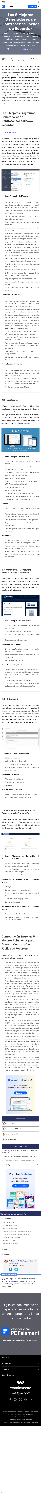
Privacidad (20, 1411)
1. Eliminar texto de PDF (9, 1222)
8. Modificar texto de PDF (10, 1243)
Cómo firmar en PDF (11, 1134)
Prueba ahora (32, 6)
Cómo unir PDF (10, 1124)
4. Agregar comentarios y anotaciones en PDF (16, 1231)
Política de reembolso (16, 1417)
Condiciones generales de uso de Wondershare (21, 1414)
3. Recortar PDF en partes (10, 1228)
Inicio (6, 59)
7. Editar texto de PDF (9, 1240)
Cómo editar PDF (10, 1139)
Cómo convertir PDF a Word (14, 1129)
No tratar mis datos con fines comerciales (20, 1419)
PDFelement (13, 1281)
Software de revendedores (18, 59)
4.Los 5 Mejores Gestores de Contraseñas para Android (20, 1165)
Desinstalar (27, 1417)
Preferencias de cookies (31, 1411)
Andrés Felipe (22, 1261)
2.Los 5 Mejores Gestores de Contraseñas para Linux (19, 1156)
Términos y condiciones (9, 1411)
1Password (11, 132)
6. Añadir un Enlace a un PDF (11, 1237)
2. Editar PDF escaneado (9, 1225)
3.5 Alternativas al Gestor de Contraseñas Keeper (18, 1160)
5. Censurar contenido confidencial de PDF (15, 1234)
